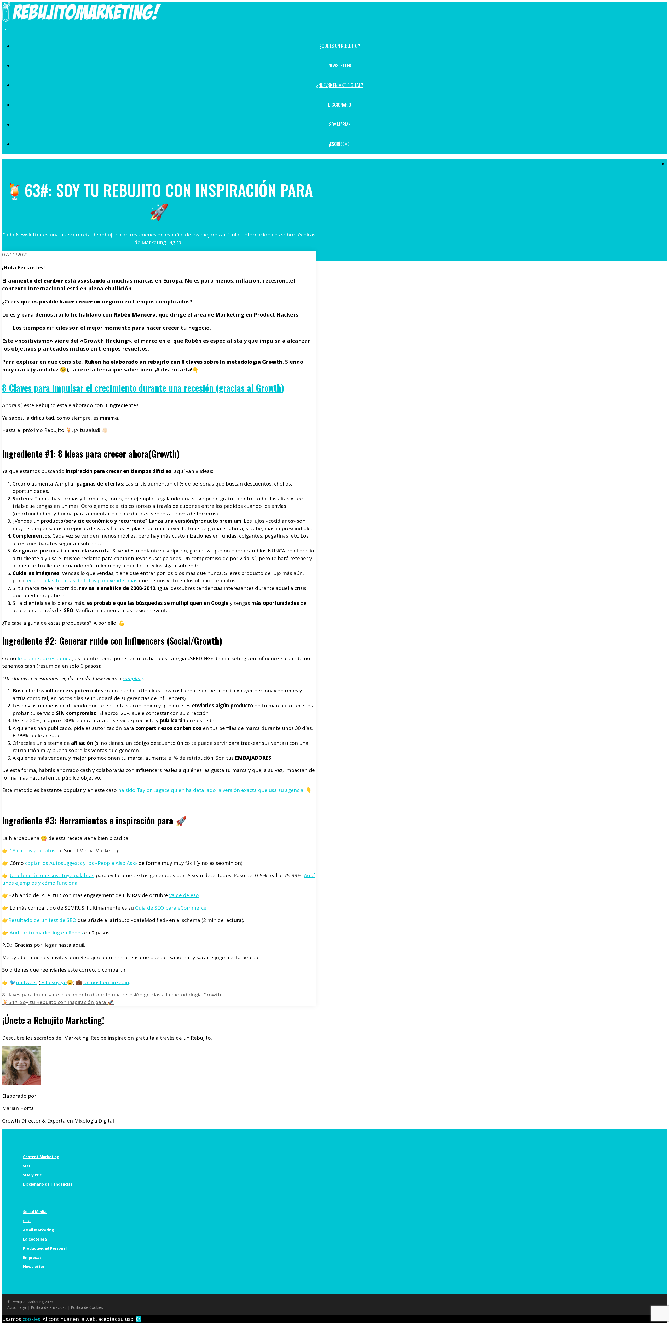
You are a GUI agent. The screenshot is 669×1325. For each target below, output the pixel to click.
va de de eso (184, 895)
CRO (27, 1220)
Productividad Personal (45, 1248)
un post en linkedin (106, 982)
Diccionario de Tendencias (48, 1184)
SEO (26, 1165)
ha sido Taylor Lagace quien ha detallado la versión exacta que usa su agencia (210, 790)
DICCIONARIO (339, 104)
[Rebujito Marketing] (81, 19)
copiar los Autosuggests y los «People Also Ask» (81, 863)
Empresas (32, 1257)
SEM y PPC (32, 1174)
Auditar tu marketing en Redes (46, 932)
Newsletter (339, 65)
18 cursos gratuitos (32, 850)
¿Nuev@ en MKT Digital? (339, 85)
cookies (31, 1319)
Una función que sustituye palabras (52, 875)
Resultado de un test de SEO (42, 920)
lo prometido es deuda (45, 658)
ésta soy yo (53, 982)
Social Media (35, 1211)
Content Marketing (41, 1156)
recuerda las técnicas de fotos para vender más (81, 580)
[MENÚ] (4, 29)
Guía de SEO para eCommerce (170, 907)
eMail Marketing (38, 1229)
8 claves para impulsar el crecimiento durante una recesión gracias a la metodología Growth (111, 994)
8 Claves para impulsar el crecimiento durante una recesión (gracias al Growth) (143, 387)
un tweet (26, 982)
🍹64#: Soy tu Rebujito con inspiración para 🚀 (58, 1002)
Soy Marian (340, 124)
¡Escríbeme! (339, 143)
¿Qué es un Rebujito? (339, 45)
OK (138, 1319)
